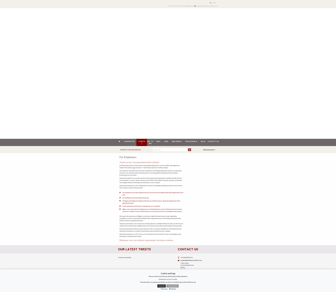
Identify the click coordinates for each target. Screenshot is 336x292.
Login (214, 2)
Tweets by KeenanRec (124, 257)
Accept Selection (172, 286)
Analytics (173, 289)
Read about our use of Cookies (168, 279)
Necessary (164, 289)
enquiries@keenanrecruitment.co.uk (207, 6)
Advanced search (209, 150)
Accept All (161, 286)
